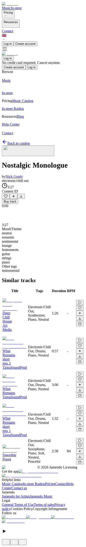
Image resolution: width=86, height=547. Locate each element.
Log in (8, 43)
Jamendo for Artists (16, 496)
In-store (16, 8)
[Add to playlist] (13, 196)
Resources (11, 22)
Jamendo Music (41, 496)
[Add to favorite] (6, 196)
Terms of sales (44, 505)
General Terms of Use (18, 505)
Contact (7, 31)
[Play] (28, 150)
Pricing (8, 12)
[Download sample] (21, 196)
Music (6, 8)
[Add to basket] (79, 323)
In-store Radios (34, 484)
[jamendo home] (10, 4)
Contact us (19, 488)
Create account (25, 43)
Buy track (10, 201)
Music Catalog (12, 484)
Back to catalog (18, 143)
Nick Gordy (14, 176)
